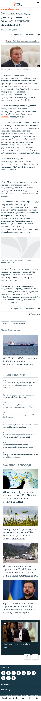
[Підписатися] (13, 678)
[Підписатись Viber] (29, 673)
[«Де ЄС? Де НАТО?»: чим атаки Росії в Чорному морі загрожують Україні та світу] (20, 345)
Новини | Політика (10, 10)
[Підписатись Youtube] (19, 673)
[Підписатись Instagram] (24, 673)
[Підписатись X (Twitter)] (13, 673)
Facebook (5, 117)
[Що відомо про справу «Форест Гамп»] (20, 632)
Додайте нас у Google (10, 698)
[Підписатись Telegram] (34, 673)
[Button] (16, 34)
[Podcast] (8, 678)
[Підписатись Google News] (8, 673)
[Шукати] (37, 698)
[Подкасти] (30, 698)
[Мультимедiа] (22, 698)
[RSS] (3, 678)
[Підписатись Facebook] (3, 673)
